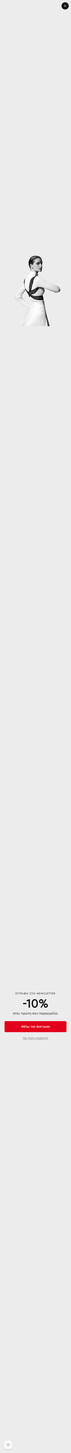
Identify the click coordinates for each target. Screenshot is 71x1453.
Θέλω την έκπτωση (35, 1026)
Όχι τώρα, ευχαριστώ (35, 1038)
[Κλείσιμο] (65, 6)
